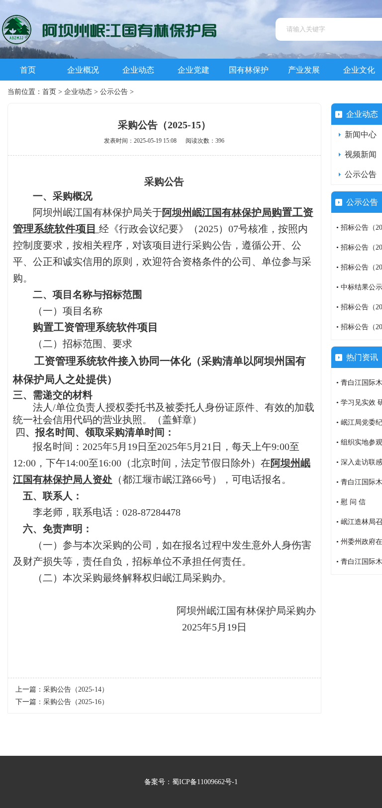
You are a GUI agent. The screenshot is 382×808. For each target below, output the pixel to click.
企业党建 (193, 70)
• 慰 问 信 (351, 502)
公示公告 (114, 91)
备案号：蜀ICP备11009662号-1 (191, 782)
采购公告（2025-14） (75, 689)
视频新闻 (361, 154)
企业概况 (83, 70)
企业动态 (138, 70)
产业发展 (304, 70)
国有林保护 (249, 70)
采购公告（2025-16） (75, 702)
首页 (28, 70)
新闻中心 (361, 134)
